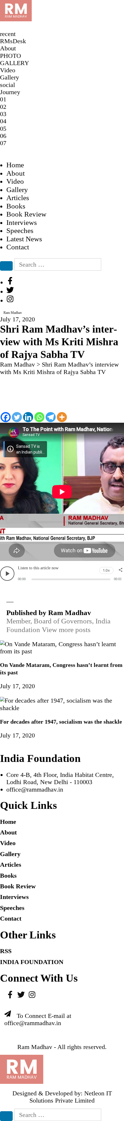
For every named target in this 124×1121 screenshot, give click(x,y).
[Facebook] (6, 417)
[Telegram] (51, 417)
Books (15, 206)
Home (15, 165)
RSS (6, 951)
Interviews (21, 222)
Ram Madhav (34, 1046)
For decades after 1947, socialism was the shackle (61, 721)
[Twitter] (17, 417)
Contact (17, 247)
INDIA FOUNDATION (31, 962)
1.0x (106, 570)
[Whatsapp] (39, 417)
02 (3, 106)
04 (3, 121)
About (15, 173)
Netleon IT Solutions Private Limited (70, 1097)
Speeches (19, 230)
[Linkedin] (28, 417)
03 (3, 113)
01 (3, 99)
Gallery (17, 190)
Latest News (24, 239)
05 (3, 128)
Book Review (26, 214)
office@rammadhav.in (34, 789)
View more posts (66, 629)
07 (3, 143)
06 (3, 135)
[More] (62, 417)
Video (15, 181)
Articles (17, 198)
